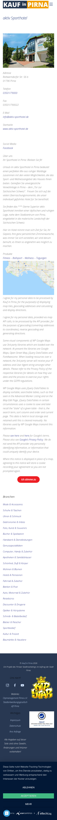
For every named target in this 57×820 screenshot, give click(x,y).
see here (14, 435)
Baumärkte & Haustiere (14, 639)
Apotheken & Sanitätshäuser (17, 557)
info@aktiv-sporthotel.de (16, 117)
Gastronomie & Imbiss (14, 522)
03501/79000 (10, 93)
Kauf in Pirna (27, 663)
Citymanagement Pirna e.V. (15, 698)
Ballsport (17, 258)
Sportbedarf (9, 627)
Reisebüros (8, 598)
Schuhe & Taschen (12, 510)
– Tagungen (40, 258)
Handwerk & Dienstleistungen (17, 539)
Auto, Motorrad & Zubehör (16, 592)
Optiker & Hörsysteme (14, 610)
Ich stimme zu (28, 479)
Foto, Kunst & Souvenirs (15, 527)
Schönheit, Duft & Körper (15, 563)
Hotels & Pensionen (12, 574)
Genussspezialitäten (13, 545)
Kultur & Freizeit (11, 633)
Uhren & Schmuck (12, 516)
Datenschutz (15, 725)
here (26, 435)
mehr (28, 804)
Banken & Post (10, 586)
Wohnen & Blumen (12, 569)
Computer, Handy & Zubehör (17, 551)
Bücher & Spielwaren (13, 533)
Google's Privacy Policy (31, 439)
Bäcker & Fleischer (12, 622)
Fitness (6, 258)
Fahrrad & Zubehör (12, 580)
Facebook (8, 148)
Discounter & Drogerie (14, 604)
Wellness (29, 258)
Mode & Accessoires (13, 504)
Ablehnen (28, 787)
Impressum (15, 720)
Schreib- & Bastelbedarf (15, 616)
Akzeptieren (28, 795)
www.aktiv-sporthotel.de (15, 128)
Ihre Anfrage (15, 731)
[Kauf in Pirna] (25, 6)
